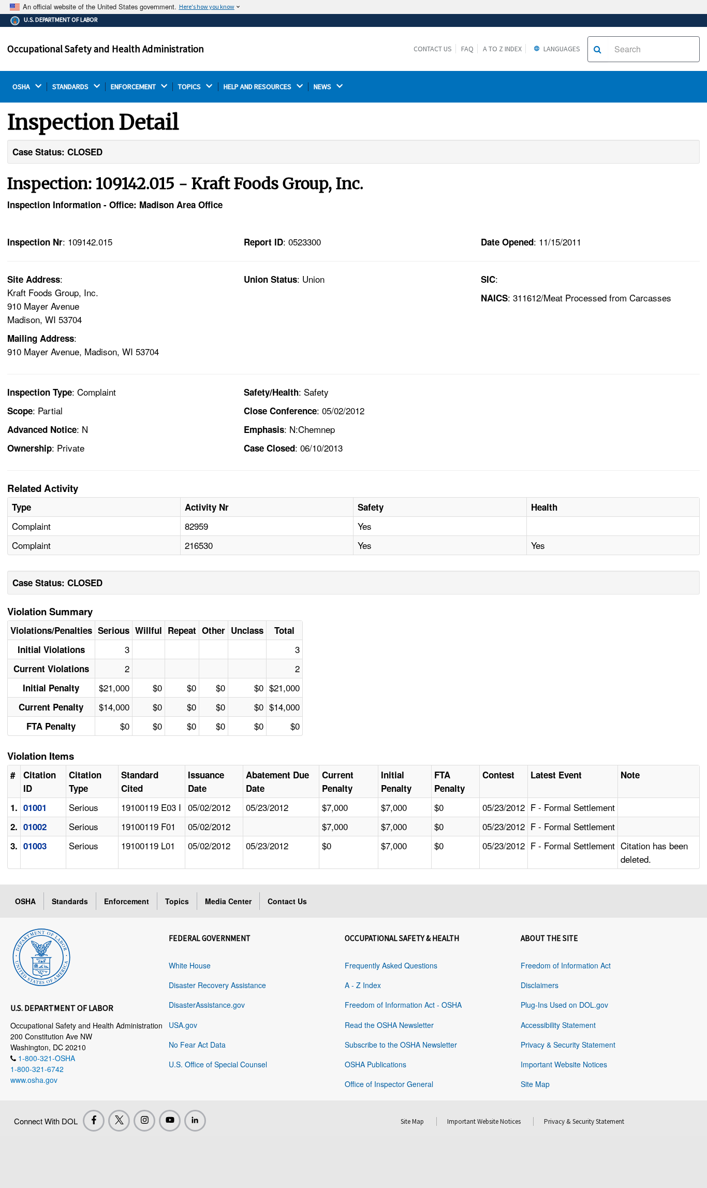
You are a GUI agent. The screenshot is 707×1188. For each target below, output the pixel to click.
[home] (41, 955)
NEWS (323, 86)
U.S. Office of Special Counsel (218, 1064)
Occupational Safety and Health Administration (105, 48)
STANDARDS (71, 86)
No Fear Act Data (197, 1044)
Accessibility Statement (558, 1025)
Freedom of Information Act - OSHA (403, 1004)
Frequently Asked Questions (391, 965)
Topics (177, 901)
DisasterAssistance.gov (207, 1004)
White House (190, 965)
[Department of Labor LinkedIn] (195, 1121)
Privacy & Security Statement (568, 1044)
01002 (35, 826)
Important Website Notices (564, 1064)
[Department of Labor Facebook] (94, 1121)
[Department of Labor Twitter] (119, 1121)
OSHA (22, 86)
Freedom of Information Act (566, 965)
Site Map (535, 1084)
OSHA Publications (375, 1064)
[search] (597, 49)
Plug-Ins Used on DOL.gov (564, 1004)
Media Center (228, 901)
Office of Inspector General (389, 1084)
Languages (561, 48)
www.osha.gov (33, 1080)
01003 (35, 845)
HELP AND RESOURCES (258, 86)
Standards (70, 901)
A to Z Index (502, 48)
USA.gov (183, 1025)
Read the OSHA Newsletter (389, 1025)
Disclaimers (539, 985)
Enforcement (126, 901)
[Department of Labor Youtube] (170, 1121)
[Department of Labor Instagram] (144, 1121)
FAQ (467, 48)
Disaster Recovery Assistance (217, 985)
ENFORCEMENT (134, 86)
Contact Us (433, 48)
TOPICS (190, 86)
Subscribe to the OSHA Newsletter (401, 1044)
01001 (35, 807)
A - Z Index (363, 985)
